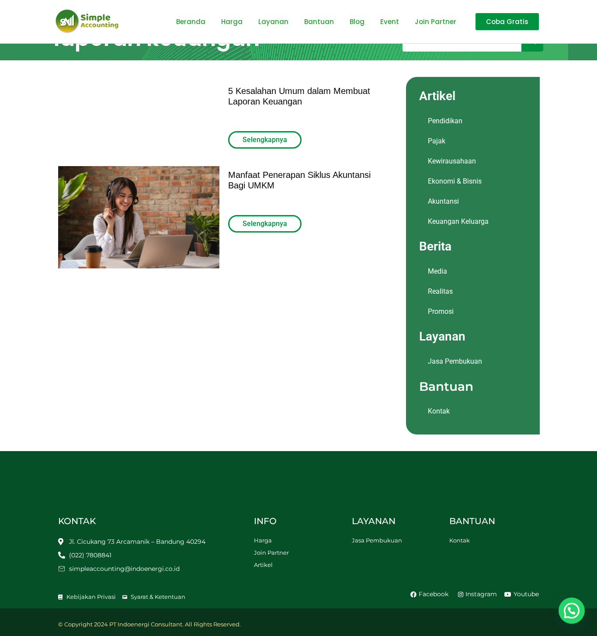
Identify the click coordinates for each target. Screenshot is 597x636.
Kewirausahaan (452, 161)
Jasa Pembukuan (455, 361)
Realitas (440, 291)
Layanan (273, 21)
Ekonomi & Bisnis (455, 181)
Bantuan (319, 21)
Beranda (190, 21)
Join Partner (435, 21)
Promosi (441, 311)
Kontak (439, 411)
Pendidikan (445, 121)
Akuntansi (443, 201)
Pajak (436, 141)
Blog (357, 21)
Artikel (263, 564)
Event (389, 21)
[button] (572, 611)
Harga (232, 21)
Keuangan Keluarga (458, 221)
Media (437, 271)
